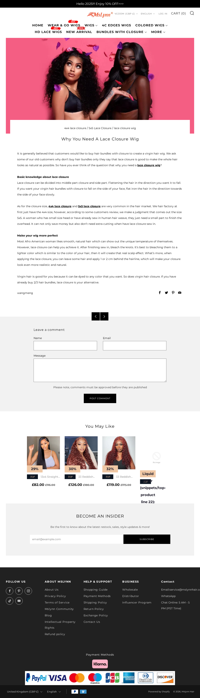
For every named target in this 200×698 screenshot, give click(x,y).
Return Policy (94, 609)
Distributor (130, 596)
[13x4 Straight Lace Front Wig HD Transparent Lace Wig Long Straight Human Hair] (43, 452)
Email (107, 338)
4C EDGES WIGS (116, 25)
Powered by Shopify (159, 691)
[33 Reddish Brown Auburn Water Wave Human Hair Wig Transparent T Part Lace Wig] (81, 452)
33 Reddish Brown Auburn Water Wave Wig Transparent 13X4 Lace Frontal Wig (118, 477)
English (146, 13)
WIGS (89, 25)
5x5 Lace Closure (100, 128)
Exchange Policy (96, 615)
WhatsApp (168, 596)
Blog (48, 615)
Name (38, 338)
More (156, 32)
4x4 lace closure (75, 128)
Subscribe (147, 539)
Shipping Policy (95, 602)
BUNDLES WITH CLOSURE (120, 32)
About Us (52, 589)
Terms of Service (57, 602)
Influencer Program (137, 602)
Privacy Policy (55, 596)
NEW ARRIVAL (79, 32)
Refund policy (55, 634)
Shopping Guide (96, 589)
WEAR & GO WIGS (64, 25)
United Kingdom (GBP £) (118, 13)
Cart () (178, 13)
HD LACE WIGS (48, 32)
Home (37, 25)
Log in (163, 13)
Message (40, 355)
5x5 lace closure (89, 206)
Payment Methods (97, 596)
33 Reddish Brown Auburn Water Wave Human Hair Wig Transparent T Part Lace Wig (81, 477)
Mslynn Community (59, 609)
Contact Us (92, 622)
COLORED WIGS (149, 25)
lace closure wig (125, 128)
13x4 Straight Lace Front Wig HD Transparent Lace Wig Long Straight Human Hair (42, 477)
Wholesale (130, 589)
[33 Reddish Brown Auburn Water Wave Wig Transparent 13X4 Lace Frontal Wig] (118, 452)
